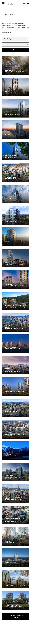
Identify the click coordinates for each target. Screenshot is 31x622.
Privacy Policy (16, 617)
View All (15, 50)
